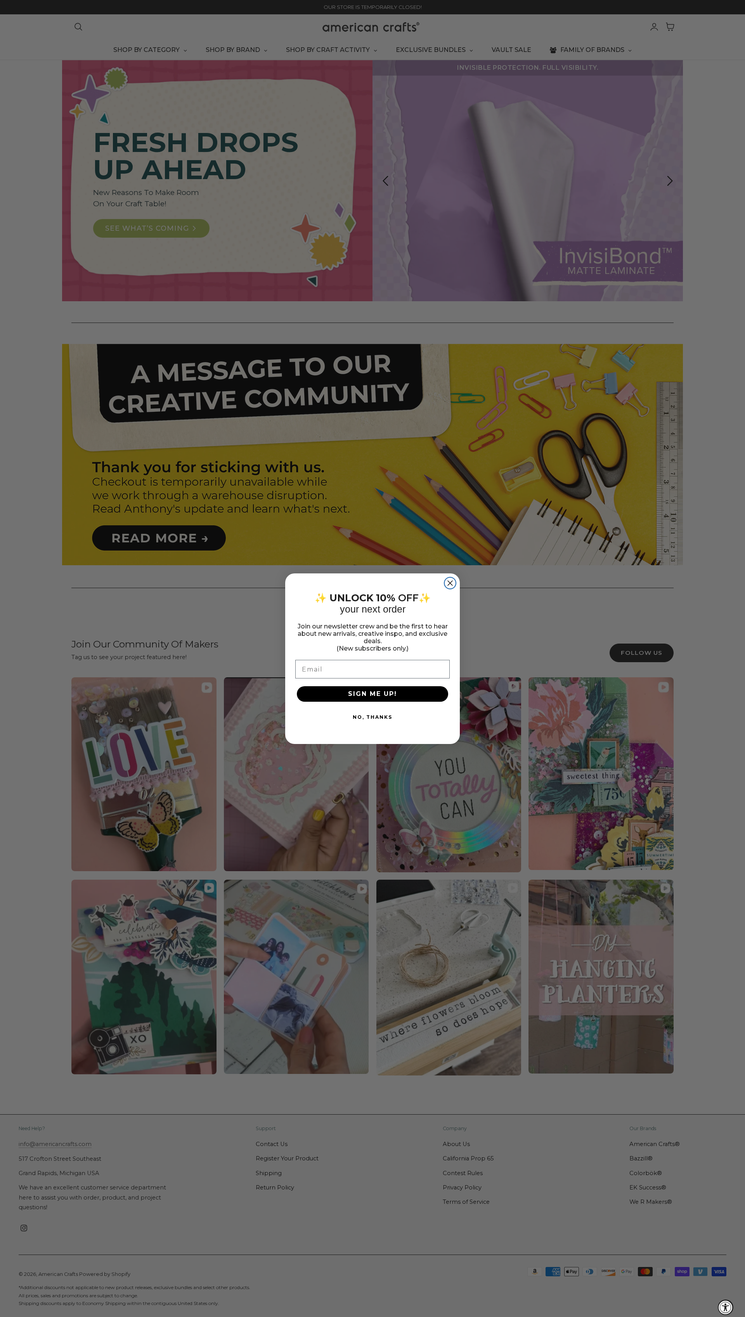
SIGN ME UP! (372, 693)
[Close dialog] (450, 583)
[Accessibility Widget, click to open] (725, 1307)
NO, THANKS (372, 717)
